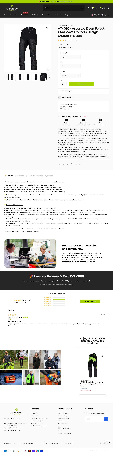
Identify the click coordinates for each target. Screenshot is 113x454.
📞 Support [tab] (49, 176)
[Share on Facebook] (64, 164)
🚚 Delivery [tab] (9, 176)
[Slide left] (6, 77)
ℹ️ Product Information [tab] (34, 176)
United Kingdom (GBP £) (52, 443)
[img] (12, 315)
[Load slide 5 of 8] (94, 396)
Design (62, 71)
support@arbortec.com (13, 430)
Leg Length (64, 53)
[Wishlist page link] (96, 8)
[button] (104, 8)
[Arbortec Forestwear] (16, 414)
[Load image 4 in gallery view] (35, 77)
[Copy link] (80, 164)
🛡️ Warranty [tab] (19, 176)
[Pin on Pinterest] (71, 164)
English (67, 443)
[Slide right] (49, 77)
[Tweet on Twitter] (67, 164)
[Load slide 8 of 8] (103, 396)
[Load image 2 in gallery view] (19, 77)
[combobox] (64, 8)
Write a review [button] (90, 301)
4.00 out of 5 (27, 300)
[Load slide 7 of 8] (100, 396)
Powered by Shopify (105, 451)
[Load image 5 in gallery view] (43, 77)
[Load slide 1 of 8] (81, 396)
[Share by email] (76, 164)
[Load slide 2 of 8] (84, 396)
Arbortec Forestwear (66, 25)
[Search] (81, 8)
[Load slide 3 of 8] (88, 396)
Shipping (60, 47)
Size (61, 62)
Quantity (62, 80)
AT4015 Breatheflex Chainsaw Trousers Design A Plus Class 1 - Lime (92, 384)
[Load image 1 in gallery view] (12, 77)
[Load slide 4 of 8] (91, 396)
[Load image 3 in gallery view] (27, 77)
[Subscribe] (106, 419)
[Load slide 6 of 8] (97, 396)
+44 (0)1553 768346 (12, 428)
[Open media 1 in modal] (27, 48)
